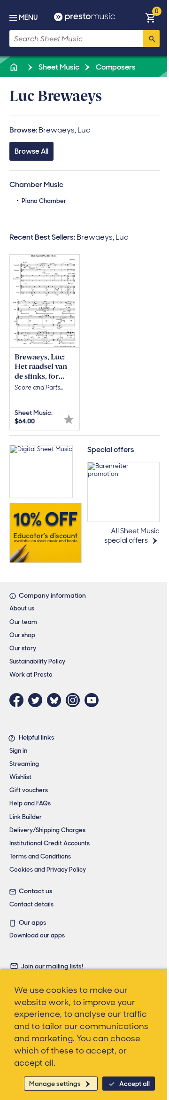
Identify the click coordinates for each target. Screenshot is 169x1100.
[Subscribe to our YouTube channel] (93, 700)
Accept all (134, 1083)
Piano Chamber (44, 201)
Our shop (22, 635)
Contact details (31, 904)
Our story (22, 648)
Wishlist (20, 777)
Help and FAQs (30, 803)
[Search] (151, 38)
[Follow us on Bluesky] (56, 700)
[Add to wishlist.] (69, 419)
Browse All (31, 151)
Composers (115, 67)
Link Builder (25, 817)
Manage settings (55, 1083)
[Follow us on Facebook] (18, 700)
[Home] (14, 67)
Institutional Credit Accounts (49, 843)
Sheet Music (58, 67)
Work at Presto (31, 675)
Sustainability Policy (37, 661)
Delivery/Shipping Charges (47, 830)
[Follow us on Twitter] (37, 700)
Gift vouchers (28, 790)
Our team (23, 622)
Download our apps (37, 935)
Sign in (18, 751)
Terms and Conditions (40, 856)
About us (21, 608)
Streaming (24, 764)
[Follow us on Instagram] (75, 700)
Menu (28, 17)
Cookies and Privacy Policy (47, 870)
